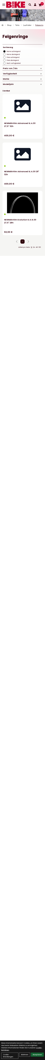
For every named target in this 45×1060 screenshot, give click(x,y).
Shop (9, 25)
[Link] (3, 4)
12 (31, 247)
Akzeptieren (37, 1054)
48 (37, 247)
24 (34, 247)
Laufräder (27, 25)
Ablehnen (24, 1054)
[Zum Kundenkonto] (35, 4)
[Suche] (29, 4)
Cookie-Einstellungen (8, 1055)
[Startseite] (2, 25)
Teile (17, 25)
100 (40, 247)
